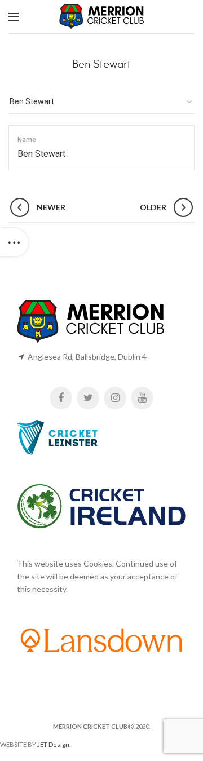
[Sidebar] (14, 242)
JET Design (53, 744)
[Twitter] (88, 398)
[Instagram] (115, 398)
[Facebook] (61, 398)
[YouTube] (142, 398)
